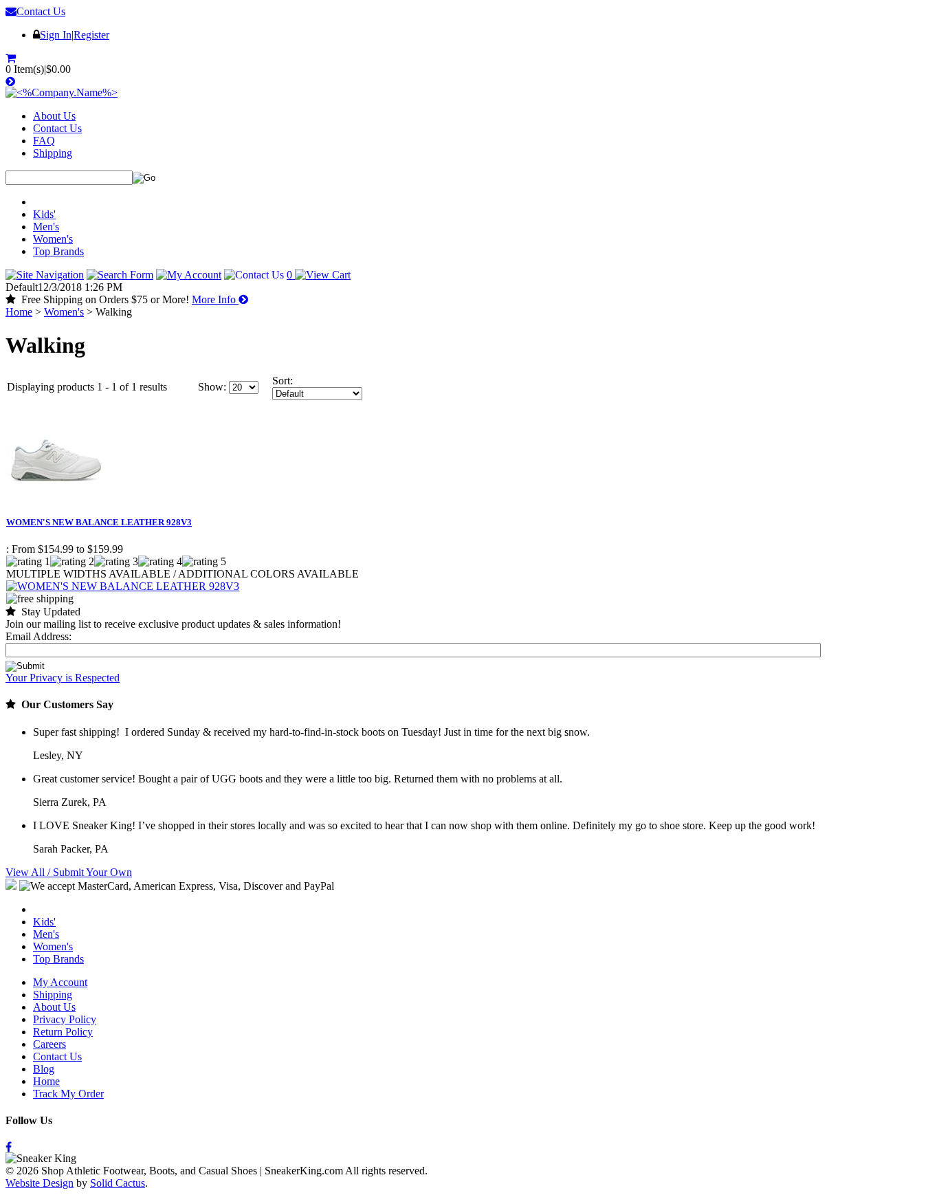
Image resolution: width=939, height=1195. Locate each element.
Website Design (39, 1183)
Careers (49, 1044)
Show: (212, 387)
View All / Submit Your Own (68, 872)
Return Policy (63, 1032)
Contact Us (40, 11)
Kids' (44, 214)
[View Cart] (12, 58)
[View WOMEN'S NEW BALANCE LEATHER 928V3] (122, 586)
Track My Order (68, 1093)
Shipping (52, 153)
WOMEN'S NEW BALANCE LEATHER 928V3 (99, 522)
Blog (43, 1069)
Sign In (55, 35)
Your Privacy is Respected (62, 677)
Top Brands (58, 251)
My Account (60, 982)
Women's (53, 239)
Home (18, 312)
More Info (215, 299)
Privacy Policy (64, 1019)
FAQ (44, 140)
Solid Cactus (117, 1183)
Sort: (282, 380)
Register (91, 35)
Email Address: (38, 636)
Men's (46, 226)
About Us (54, 116)
